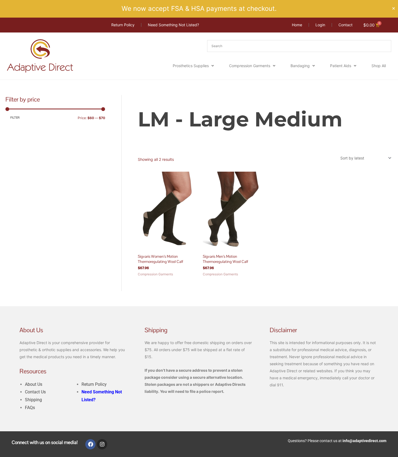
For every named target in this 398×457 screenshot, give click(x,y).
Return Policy (94, 384)
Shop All (378, 65)
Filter (14, 118)
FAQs (30, 407)
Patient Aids (340, 65)
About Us (33, 384)
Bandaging (300, 65)
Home (143, 98)
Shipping (33, 399)
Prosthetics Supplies (191, 65)
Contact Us (35, 391)
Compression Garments (249, 65)
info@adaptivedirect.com (364, 441)
